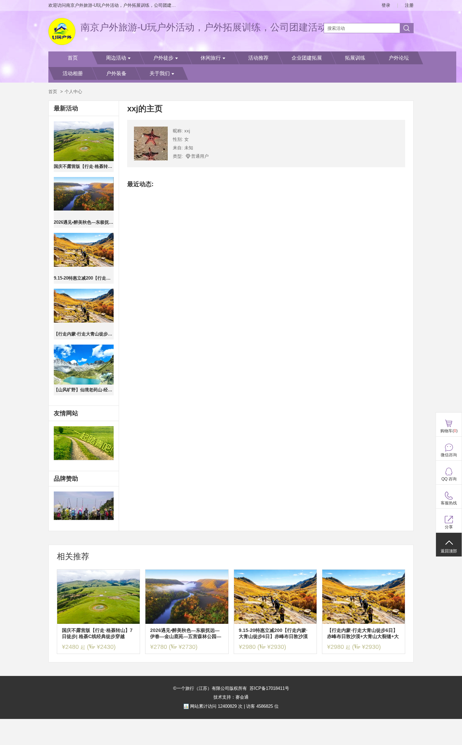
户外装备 (116, 73)
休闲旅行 (211, 58)
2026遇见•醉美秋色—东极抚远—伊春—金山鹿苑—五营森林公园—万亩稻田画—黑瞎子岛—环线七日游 (84, 222)
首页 (73, 58)
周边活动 (116, 58)
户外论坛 (399, 58)
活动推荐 (258, 58)
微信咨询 (449, 455)
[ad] (84, 506)
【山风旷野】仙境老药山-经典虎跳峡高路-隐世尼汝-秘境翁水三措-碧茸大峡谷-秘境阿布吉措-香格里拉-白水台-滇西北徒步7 (84, 389)
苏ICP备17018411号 (269, 688)
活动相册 (73, 73)
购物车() (449, 431)
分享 (449, 527)
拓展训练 (355, 58)
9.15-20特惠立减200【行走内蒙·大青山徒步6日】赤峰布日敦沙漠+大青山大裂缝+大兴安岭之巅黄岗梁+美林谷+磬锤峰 (84, 278)
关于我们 (159, 73)
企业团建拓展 (307, 58)
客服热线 (449, 503)
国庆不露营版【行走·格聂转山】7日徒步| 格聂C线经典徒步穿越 (84, 166)
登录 (386, 5)
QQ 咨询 (449, 479)
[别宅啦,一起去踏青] (84, 443)
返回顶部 (449, 551)
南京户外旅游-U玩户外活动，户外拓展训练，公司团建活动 (203, 27)
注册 (409, 5)
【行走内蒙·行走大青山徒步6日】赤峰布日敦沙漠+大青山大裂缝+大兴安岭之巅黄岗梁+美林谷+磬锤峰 (84, 333)
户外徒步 (163, 58)
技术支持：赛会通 (231, 697)
